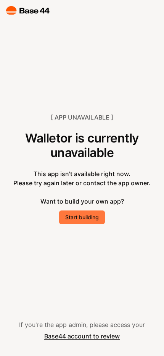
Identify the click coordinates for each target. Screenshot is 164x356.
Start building (82, 217)
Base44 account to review (82, 336)
